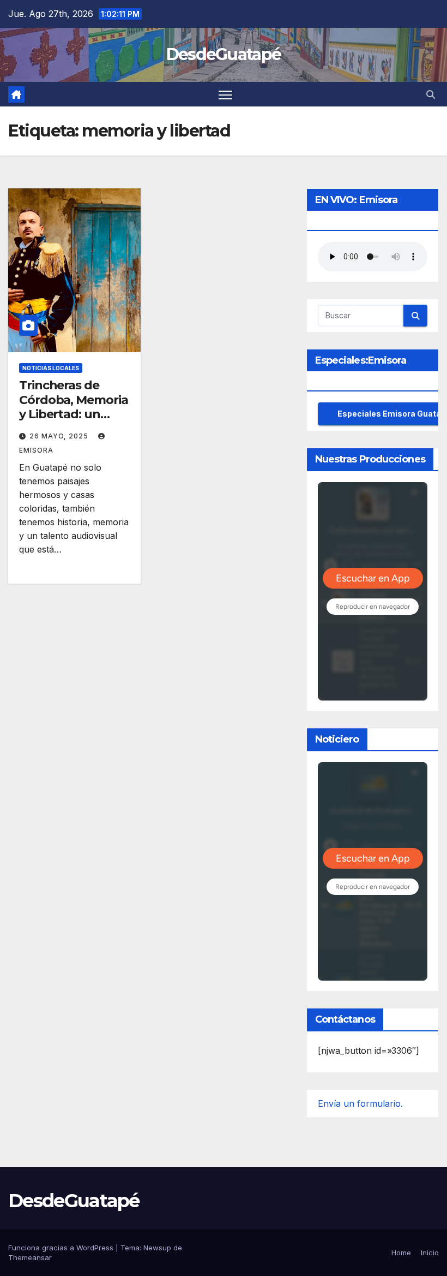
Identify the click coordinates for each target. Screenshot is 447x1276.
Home (401, 1252)
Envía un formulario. (360, 1103)
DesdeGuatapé (223, 54)
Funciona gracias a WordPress (62, 1247)
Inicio (430, 1252)
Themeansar (30, 1257)
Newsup (157, 1247)
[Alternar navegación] (225, 94)
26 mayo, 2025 (59, 436)
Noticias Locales (50, 368)
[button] (430, 94)
